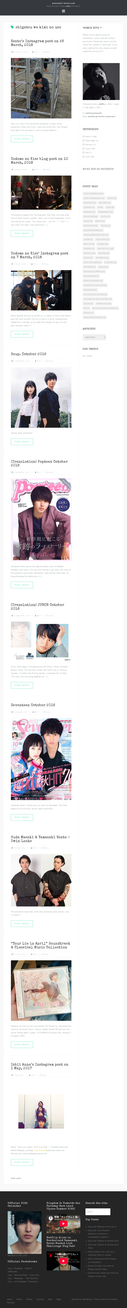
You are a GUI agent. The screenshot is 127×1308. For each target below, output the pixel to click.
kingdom (102, 244)
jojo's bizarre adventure (96, 235)
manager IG (102, 257)
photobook (89, 267)
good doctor (91, 225)
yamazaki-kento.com (63, 3)
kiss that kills (105, 248)
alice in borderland (93, 193)
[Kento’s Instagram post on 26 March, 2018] (41, 88)
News (47, 52)
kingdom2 (89, 248)
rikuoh (103, 267)
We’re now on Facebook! (98, 169)
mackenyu (89, 253)
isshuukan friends (93, 230)
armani (112, 198)
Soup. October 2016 (28, 354)
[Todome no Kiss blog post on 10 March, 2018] (41, 192)
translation (103, 303)
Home (9, 1299)
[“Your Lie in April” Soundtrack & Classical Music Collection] (41, 990)
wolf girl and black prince (105, 308)
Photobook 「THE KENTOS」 (27, 1278)
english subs (90, 216)
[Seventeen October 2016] (41, 759)
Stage (58, 1299)
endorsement (105, 212)
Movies (29, 1299)
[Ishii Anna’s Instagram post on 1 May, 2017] (41, 1111)
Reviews (89, 145)
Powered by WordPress (82, 1299)
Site (87, 153)
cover (110, 207)
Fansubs (10, 1303)
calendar (89, 207)
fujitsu (105, 216)
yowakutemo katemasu (94, 317)
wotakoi (88, 312)
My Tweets (87, 356)
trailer (88, 303)
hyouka (105, 225)
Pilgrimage (90, 141)
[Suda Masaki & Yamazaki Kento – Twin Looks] (41, 880)
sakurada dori (91, 276)
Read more (22, 139)
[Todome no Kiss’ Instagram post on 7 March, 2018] (41, 290)
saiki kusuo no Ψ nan (94, 271)
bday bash (104, 202)
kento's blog (102, 239)
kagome (88, 239)
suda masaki (90, 290)
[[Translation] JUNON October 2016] (41, 641)
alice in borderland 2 (94, 198)
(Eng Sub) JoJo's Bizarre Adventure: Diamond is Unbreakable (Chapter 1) (99, 1233)
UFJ (86, 308)
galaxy (88, 221)
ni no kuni (110, 262)
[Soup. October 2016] (41, 397)
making (88, 257)
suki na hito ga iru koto (95, 294)
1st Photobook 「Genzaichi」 (26, 1282)
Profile (19, 1299)
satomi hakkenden (93, 280)
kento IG (89, 244)
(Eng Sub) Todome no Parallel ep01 (103, 1241)
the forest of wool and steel (97, 299)
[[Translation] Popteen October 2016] (41, 520)
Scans (50, 361)
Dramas (40, 1299)
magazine (103, 253)
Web (50, 1299)
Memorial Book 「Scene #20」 (27, 1275)
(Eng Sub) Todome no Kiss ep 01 (102, 1227)
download (89, 212)
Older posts (16, 1178)
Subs (88, 157)
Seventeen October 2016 (33, 705)
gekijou (100, 221)
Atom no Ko (90, 202)
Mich (36, 52)
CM (100, 207)
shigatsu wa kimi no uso (95, 285)
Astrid (103, 1299)
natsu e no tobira (92, 262)
